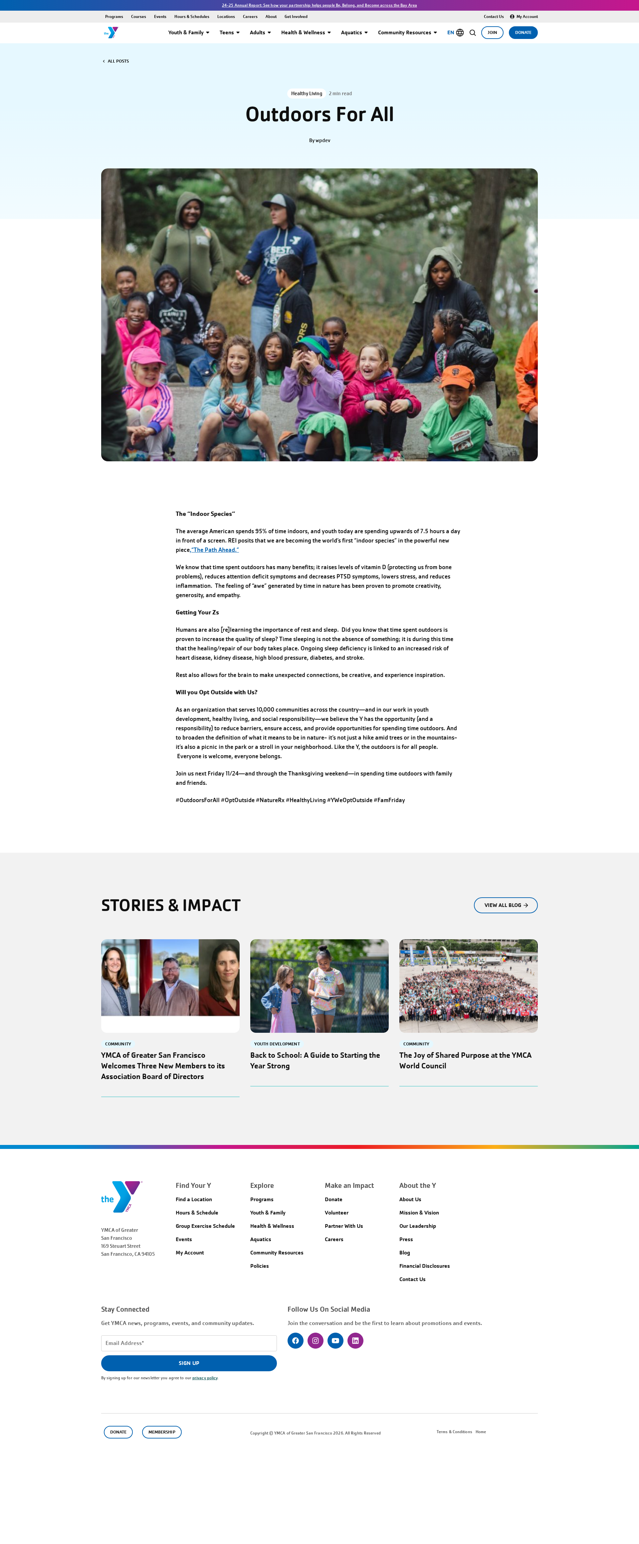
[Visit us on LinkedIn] (355, 1341)
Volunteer (336, 1212)
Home (481, 1431)
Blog (404, 1252)
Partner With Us (344, 1225)
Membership (161, 1432)
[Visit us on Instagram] (315, 1341)
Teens (227, 32)
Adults (257, 32)
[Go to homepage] (111, 33)
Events (160, 16)
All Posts (118, 61)
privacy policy (204, 1378)
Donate (523, 32)
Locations (226, 16)
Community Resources (404, 32)
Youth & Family (186, 32)
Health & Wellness (303, 32)
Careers (250, 16)
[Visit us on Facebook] (296, 1341)
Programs (114, 16)
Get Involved (296, 16)
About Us (410, 1199)
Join (492, 32)
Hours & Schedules (191, 16)
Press (406, 1239)
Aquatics (351, 32)
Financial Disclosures (424, 1265)
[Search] (473, 32)
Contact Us (494, 16)
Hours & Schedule (197, 1212)
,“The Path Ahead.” (214, 549)
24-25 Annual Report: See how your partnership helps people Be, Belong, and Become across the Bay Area (319, 5)
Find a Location (194, 1199)
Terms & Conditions (454, 1431)
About (271, 16)
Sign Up (189, 1363)
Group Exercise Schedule (205, 1225)
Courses (138, 16)
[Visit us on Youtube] (335, 1341)
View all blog (503, 905)
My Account (527, 16)
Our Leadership (417, 1225)
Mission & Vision (419, 1212)
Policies (259, 1265)
